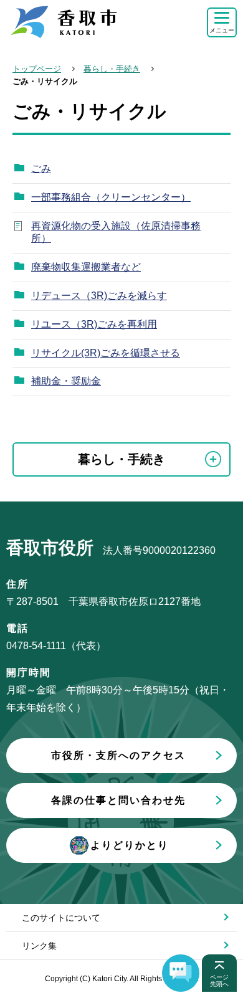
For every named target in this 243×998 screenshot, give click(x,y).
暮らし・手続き (111, 69)
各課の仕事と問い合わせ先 (118, 800)
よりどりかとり (129, 845)
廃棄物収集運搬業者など (86, 267)
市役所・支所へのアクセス (118, 755)
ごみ (41, 168)
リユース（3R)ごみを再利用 (94, 324)
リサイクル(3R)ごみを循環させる (105, 353)
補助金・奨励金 (66, 381)
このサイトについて (61, 918)
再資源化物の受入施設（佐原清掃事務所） (116, 232)
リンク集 (39, 946)
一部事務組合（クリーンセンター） (111, 197)
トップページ (36, 69)
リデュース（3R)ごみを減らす (99, 295)
